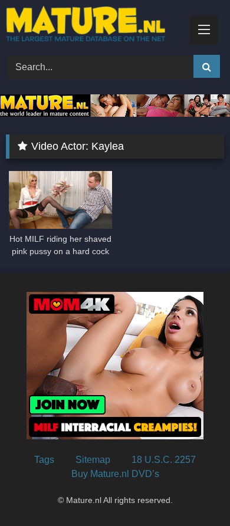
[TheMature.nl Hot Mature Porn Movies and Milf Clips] (94, 25)
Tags (44, 460)
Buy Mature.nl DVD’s (115, 474)
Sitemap (92, 460)
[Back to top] (193, 490)
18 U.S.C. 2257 (164, 460)
